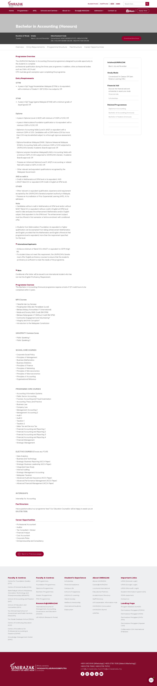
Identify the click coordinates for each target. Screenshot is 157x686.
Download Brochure (131, 38)
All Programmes (42, 581)
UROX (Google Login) (129, 585)
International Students (72, 606)
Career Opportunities (94, 47)
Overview (20, 47)
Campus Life (69, 588)
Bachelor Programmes (44, 592)
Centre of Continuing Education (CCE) (20, 624)
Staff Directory (98, 599)
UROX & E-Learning (71, 595)
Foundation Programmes (45, 585)
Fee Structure (76, 47)
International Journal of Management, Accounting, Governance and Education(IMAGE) (46, 610)
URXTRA (96, 613)
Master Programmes (44, 595)
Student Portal (93, 4)
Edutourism (68, 610)
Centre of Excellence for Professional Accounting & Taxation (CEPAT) (18, 631)
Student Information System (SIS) (133, 592)
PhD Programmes (43, 599)
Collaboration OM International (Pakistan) (132, 630)
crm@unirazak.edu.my (90, 669)
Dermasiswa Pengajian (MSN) (132, 614)
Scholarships (113, 98)
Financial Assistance (71, 585)
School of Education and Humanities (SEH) (17, 606)
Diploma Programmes (44, 588)
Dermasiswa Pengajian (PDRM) (132, 610)
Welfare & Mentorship (72, 602)
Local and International (101, 588)
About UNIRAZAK (99, 581)
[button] (23, 10)
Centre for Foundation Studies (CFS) (19, 582)
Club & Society (69, 599)
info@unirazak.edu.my (112, 669)
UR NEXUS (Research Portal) (47, 617)
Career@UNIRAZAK (100, 585)
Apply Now (143, 11)
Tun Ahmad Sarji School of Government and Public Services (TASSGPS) (20, 613)
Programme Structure (57, 47)
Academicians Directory (101, 595)
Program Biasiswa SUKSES (131, 607)
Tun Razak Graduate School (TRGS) (21, 619)
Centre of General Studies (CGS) (19, 587)
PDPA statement (127, 595)
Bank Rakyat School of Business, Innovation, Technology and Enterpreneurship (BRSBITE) (20, 593)
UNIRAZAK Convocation (102, 606)
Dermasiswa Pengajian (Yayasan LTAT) (133, 624)
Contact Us (125, 599)
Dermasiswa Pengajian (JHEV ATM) (132, 618)
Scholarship (68, 581)
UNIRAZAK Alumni (100, 610)
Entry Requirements (35, 47)
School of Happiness (72, 592)
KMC (118, 4)
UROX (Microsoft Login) (130, 588)
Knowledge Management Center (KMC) (20, 638)
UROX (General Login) (129, 581)
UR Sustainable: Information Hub (105, 602)
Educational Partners (100, 592)
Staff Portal (104, 4)
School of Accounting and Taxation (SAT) (21, 600)
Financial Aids (113, 94)
